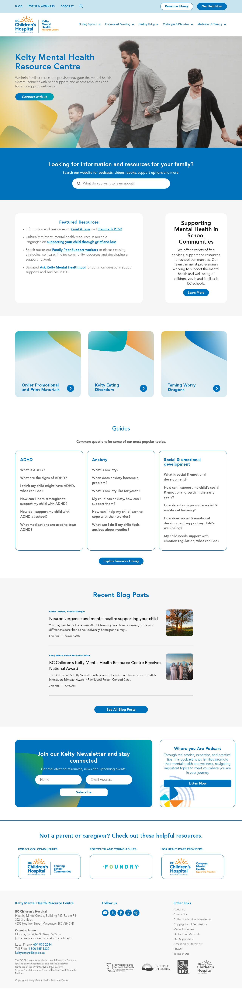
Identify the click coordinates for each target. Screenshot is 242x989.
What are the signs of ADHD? (43, 478)
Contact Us (180, 914)
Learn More (196, 292)
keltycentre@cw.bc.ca (30, 952)
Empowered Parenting (117, 24)
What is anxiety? (105, 470)
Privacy (178, 949)
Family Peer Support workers (75, 250)
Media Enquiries (184, 929)
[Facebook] (120, 913)
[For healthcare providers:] (192, 867)
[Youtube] (105, 913)
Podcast (67, 6)
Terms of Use (181, 954)
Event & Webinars (42, 6)
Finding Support (88, 24)
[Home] (37, 24)
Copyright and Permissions (190, 924)
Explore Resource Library (121, 561)
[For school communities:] (49, 867)
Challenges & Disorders (176, 24)
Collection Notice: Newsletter (192, 919)
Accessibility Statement (188, 944)
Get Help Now (212, 6)
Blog (18, 6)
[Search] (81, 6)
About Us (179, 909)
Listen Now (197, 783)
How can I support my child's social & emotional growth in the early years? (191, 492)
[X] (113, 913)
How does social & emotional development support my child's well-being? (189, 523)
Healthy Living (147, 24)
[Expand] (99, 24)
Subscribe (83, 792)
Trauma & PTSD (110, 229)
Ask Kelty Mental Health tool (63, 267)
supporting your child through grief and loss (81, 242)
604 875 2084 (42, 944)
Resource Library (176, 6)
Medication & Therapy (210, 24)
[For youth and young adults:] (121, 867)
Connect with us (34, 97)
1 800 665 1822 (38, 948)
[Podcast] (136, 913)
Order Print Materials (187, 934)
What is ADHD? (32, 470)
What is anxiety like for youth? (116, 491)
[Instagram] (128, 913)
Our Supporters (183, 939)
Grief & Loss (80, 229)
